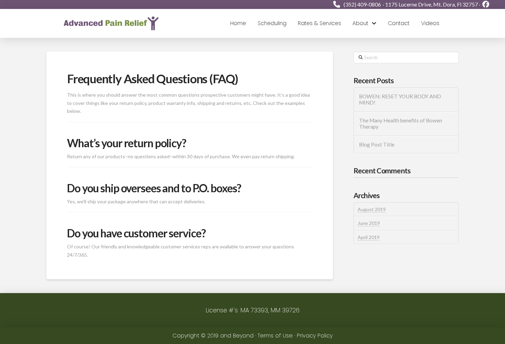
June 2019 (369, 223)
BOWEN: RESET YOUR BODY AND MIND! (400, 99)
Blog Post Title (376, 144)
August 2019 (372, 209)
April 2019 (369, 237)
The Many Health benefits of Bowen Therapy (400, 123)
